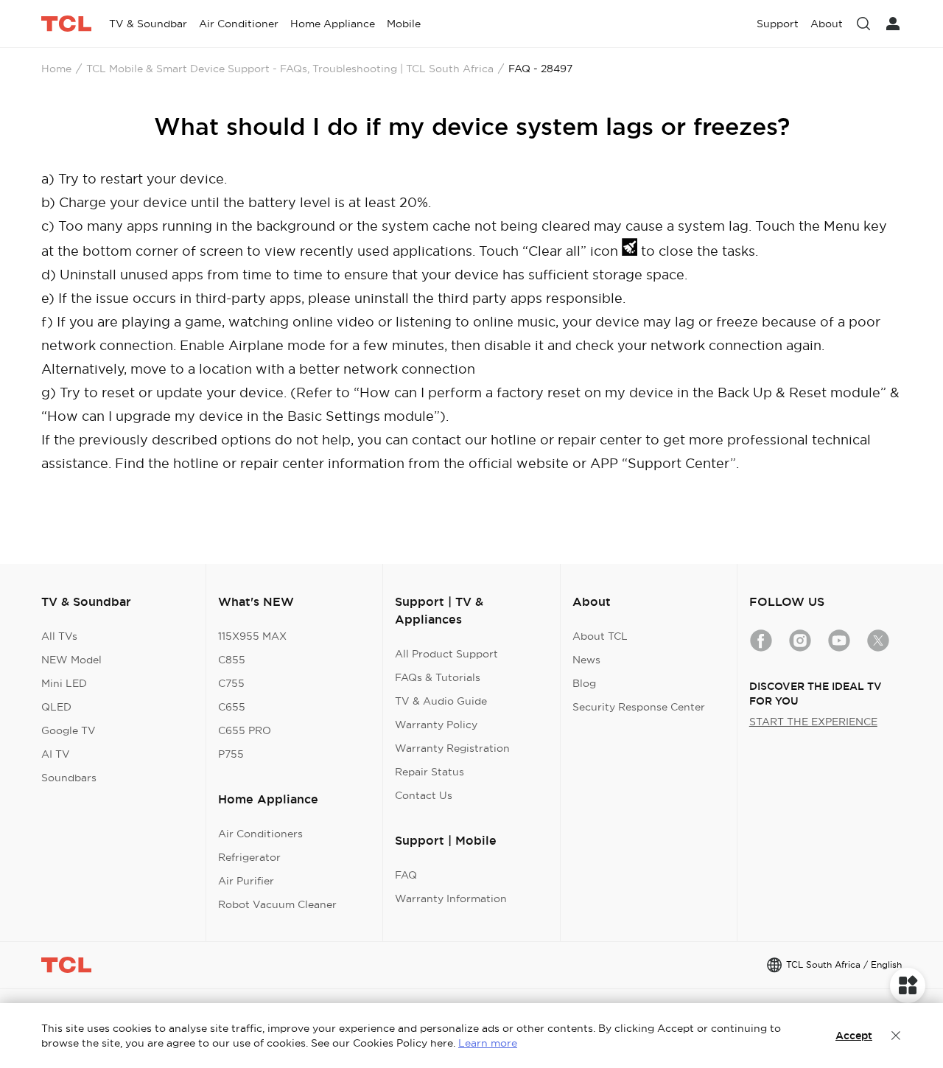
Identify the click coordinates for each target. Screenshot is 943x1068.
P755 (231, 754)
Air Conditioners (260, 833)
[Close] (896, 1035)
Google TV (68, 730)
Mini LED (64, 683)
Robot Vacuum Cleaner (277, 904)
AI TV (55, 754)
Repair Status (429, 771)
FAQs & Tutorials (437, 677)
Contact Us (423, 795)
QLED (56, 706)
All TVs (59, 636)
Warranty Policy (436, 724)
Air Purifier (246, 880)
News (586, 659)
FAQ (406, 875)
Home (56, 68)
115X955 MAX (252, 636)
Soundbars (69, 777)
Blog (584, 683)
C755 (231, 683)
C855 (231, 659)
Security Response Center (638, 706)
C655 (231, 706)
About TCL (600, 636)
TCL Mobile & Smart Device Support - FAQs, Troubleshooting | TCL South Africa (290, 68)
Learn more (487, 1043)
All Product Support (446, 653)
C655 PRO (244, 730)
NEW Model (71, 659)
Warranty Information (451, 898)
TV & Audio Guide (441, 701)
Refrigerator (249, 857)
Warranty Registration (452, 748)
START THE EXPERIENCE (813, 721)
